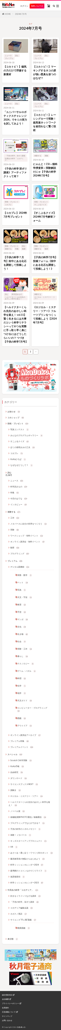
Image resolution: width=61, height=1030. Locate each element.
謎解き (15, 790)
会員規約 (5, 1008)
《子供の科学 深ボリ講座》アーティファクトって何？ (15, 172)
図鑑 (21, 718)
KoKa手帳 (17, 766)
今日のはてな (18, 498)
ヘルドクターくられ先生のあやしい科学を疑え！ (15, 298)
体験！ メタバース (20, 835)
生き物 (22, 634)
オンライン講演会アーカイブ (25, 735)
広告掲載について (9, 1012)
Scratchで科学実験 (20, 760)
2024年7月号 (21, 14)
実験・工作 (24, 649)
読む (17, 55)
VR (13, 847)
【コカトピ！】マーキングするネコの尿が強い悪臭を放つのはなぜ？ (44, 72)
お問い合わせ (7, 1020)
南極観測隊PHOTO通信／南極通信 (28, 817)
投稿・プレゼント (11, 202)
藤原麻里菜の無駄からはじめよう (27, 859)
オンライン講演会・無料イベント (27, 541)
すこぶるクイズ (40, 205)
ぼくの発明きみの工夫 (22, 447)
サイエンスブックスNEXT (24, 784)
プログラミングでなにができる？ (27, 823)
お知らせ (14, 411)
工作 (14, 518)
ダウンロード (18, 778)
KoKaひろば (17, 459)
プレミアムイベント (21, 747)
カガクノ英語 (18, 914)
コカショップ (16, 417)
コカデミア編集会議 (21, 908)
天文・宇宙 (24, 597)
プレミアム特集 (19, 741)
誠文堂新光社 (7, 995)
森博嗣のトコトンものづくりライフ (28, 870)
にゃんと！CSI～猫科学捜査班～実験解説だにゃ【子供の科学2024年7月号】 (45, 169)
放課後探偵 (17, 876)
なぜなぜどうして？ (21, 465)
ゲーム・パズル (26, 671)
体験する (37, 156)
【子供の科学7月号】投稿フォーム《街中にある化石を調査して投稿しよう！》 (45, 263)
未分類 (12, 939)
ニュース (8, 55)
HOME (8, 14)
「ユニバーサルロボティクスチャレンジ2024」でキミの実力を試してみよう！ (15, 117)
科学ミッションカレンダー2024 (26, 864)
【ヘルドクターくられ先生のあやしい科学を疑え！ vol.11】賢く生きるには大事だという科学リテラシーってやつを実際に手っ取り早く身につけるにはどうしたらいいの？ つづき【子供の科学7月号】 (16, 324)
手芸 (21, 612)
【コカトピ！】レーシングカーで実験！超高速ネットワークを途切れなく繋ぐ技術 (44, 122)
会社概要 (5, 999)
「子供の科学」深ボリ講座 (15, 156)
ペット (22, 582)
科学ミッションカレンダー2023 (26, 882)
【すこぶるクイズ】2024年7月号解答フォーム (44, 216)
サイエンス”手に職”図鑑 (23, 920)
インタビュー (18, 504)
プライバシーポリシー (10, 1003)
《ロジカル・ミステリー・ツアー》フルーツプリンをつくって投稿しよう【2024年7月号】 (45, 315)
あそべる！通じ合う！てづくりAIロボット (31, 853)
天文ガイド (24, 700)
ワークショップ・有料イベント (26, 535)
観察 (24, 249)
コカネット (21, 1027)
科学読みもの (17, 294)
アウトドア (24, 725)
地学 (21, 693)
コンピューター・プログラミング (32, 709)
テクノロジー (25, 663)
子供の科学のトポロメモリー (25, 829)
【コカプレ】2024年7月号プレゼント (15, 214)
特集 (17, 249)
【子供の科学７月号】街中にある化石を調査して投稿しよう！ (15, 263)
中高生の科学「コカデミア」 (14, 159)
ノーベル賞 (17, 811)
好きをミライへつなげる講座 (25, 896)
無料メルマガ (37, 6)
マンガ (22, 619)
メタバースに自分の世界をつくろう (28, 524)
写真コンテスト (19, 429)
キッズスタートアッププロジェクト (28, 841)
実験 (46, 156)
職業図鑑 (23, 928)
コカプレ (8, 205)
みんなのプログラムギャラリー (26, 435)
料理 (21, 678)
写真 (21, 590)
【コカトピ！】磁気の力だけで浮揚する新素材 (15, 70)
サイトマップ (7, 1016)
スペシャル (15, 754)
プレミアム (9, 58)
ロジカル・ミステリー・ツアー (44, 298)
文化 (21, 626)
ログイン (24, 6)
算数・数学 (24, 575)
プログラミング (19, 553)
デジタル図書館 (19, 567)
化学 (21, 685)
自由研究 (16, 772)
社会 (21, 641)
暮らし (22, 656)
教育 (21, 604)
